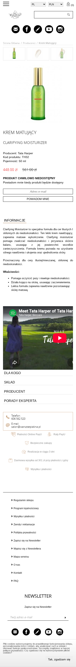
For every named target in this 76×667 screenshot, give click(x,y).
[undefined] (38, 94)
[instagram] (57, 29)
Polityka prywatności (25, 532)
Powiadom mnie (38, 199)
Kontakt (18, 572)
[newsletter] (13, 29)
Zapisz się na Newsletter (27, 540)
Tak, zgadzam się (59, 659)
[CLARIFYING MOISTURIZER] (14, 58)
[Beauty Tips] (35, 29)
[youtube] (46, 29)
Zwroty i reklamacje (24, 524)
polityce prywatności (13, 650)
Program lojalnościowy (26, 508)
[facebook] (24, 29)
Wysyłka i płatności (41, 469)
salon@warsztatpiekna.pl (26, 427)
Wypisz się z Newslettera (27, 548)
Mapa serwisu (21, 556)
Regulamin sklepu (24, 500)
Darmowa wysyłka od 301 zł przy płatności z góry (41, 460)
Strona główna (11, 43)
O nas (17, 564)
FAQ (16, 581)
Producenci (29, 43)
